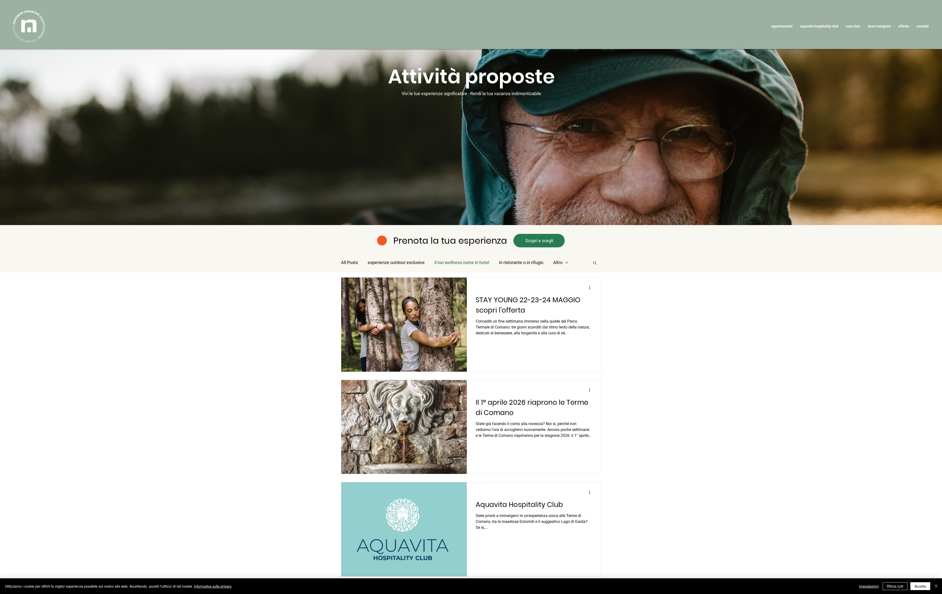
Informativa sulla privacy (213, 586)
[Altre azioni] (591, 288)
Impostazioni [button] (869, 586)
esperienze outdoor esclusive (396, 262)
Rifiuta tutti (895, 586)
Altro (558, 262)
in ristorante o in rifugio (521, 262)
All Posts (349, 262)
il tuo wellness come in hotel (461, 262)
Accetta (920, 586)
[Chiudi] (936, 586)
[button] (782, 26)
